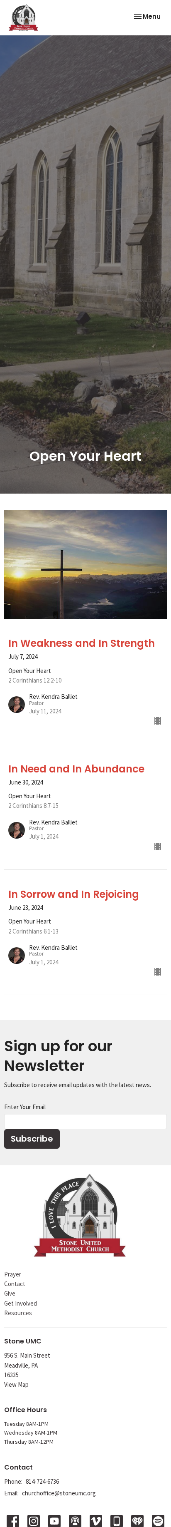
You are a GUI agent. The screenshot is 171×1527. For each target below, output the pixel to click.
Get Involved (20, 1303)
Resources (18, 1313)
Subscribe (32, 1139)
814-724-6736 (42, 1481)
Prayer (12, 1274)
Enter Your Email (25, 1107)
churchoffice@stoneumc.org (59, 1493)
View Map (16, 1384)
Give (9, 1293)
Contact (14, 1284)
